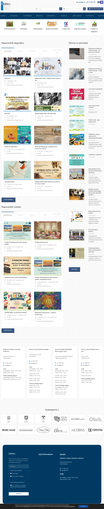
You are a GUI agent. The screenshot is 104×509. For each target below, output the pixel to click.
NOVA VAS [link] (32, 51)
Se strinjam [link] (27, 506)
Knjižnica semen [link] (80, 29)
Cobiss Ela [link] (66, 29)
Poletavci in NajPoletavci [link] (11, 146)
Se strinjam (83, 506)
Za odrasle (14, 473)
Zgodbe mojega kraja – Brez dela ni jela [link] (45, 113)
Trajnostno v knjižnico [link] (94, 154)
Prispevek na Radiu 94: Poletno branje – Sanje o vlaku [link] (95, 70)
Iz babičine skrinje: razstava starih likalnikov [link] (15, 277)
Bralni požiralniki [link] (52, 29)
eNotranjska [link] (37, 29)
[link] (101, 2)
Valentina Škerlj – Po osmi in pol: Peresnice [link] (15, 312)
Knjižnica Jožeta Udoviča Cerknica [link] (15, 85)
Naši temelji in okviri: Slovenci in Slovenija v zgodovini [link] (95, 170)
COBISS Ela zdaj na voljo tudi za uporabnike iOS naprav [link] (95, 136)
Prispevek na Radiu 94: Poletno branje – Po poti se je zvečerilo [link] (95, 50)
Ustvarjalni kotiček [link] (9, 182)
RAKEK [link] (45, 51)
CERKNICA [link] (20, 51)
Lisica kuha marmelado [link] (95, 89)
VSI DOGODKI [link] (7, 51)
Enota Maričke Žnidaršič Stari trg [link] (45, 190)
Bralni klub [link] (7, 78)
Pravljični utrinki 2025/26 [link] (41, 242)
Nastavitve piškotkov (69, 506)
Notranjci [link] (23, 29)
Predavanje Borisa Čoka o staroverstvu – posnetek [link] (95, 250)
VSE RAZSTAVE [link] (7, 215)
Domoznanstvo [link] (9, 29)
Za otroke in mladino (17, 476)
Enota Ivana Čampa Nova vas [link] (14, 284)
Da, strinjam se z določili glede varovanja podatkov (18, 486)
